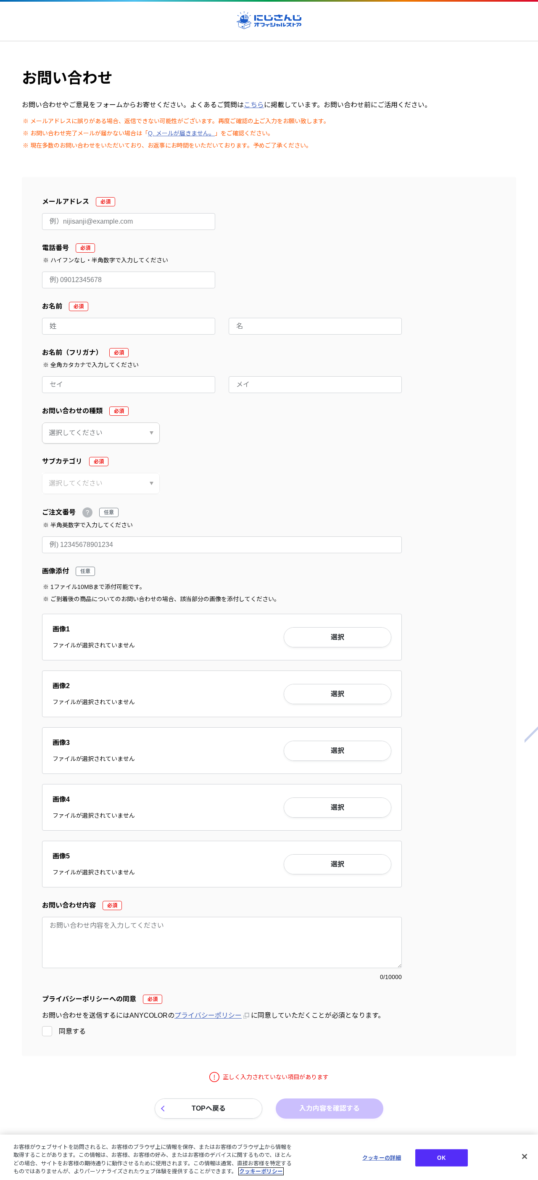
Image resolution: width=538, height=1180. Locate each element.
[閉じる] (524, 1156)
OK (441, 1158)
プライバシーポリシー (208, 1015)
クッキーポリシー (261, 1171)
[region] (269, 1157)
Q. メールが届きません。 (181, 133)
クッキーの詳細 (381, 1158)
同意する (72, 1031)
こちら (254, 104)
